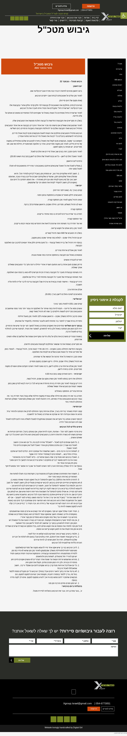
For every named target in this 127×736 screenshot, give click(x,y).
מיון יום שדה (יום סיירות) (114, 154)
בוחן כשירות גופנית (115, 223)
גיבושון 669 (118, 80)
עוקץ (120, 181)
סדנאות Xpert (91, 20)
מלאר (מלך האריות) (115, 186)
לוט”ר (120, 149)
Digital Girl (77, 727)
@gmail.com (74, 10)
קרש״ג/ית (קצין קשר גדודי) (113, 218)
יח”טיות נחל (118, 122)
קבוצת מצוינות (76, 20)
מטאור (120, 213)
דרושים (63, 20)
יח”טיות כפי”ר (117, 117)
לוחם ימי (119, 144)
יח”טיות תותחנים (116, 133)
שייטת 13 (119, 69)
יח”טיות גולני (118, 112)
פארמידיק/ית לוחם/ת (115, 202)
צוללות (120, 96)
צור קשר (53, 20)
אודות (86, 17)
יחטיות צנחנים (117, 85)
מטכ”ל (120, 64)
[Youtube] (12, 18)
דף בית (95, 17)
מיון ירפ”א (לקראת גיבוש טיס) (112, 160)
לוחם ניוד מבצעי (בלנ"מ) (113, 165)
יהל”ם (120, 101)
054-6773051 (87, 10)
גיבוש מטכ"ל (43, 64)
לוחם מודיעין (118, 197)
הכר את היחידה (57, 17)
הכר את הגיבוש (74, 17)
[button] (74, 691)
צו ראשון (119, 207)
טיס (121, 74)
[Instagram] (26, 18)
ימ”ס (120, 138)
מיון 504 (119, 176)
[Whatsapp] (17, 18)
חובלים (119, 90)
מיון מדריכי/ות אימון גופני (114, 170)
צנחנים (119, 128)
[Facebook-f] (21, 18)
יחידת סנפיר (118, 191)
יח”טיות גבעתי (117, 106)
